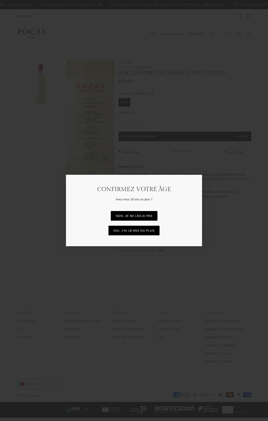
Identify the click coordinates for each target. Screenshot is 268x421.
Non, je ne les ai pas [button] (134, 216)
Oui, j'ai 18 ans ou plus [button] (134, 230)
